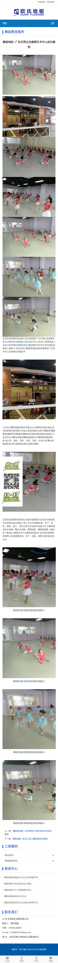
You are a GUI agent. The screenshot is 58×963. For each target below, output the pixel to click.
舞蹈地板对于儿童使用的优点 (17, 890)
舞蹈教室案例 (11, 861)
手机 (36, 961)
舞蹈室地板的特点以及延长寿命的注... (21, 902)
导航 (4, 23)
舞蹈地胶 (23, 345)
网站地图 (50, 2)
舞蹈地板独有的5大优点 (15, 896)
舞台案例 (9, 855)
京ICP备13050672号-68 (28, 949)
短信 (22, 961)
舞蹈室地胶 (14, 342)
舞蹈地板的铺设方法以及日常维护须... (21, 877)
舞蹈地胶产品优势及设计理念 (17, 883)
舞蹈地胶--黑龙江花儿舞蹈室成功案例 (30, 839)
